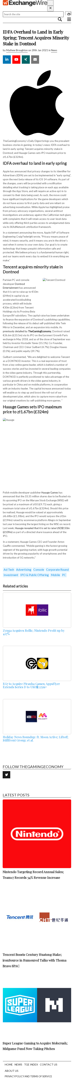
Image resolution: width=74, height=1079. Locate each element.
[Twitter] (6, 774)
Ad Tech (9, 569)
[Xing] (26, 59)
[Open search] (50, 3)
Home (9, 1064)
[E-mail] (35, 59)
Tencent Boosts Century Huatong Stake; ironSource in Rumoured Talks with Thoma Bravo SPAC (34, 960)
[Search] (68, 14)
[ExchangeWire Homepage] (25, 2)
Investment (11, 575)
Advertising (23, 569)
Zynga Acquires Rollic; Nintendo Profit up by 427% (34, 632)
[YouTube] (16, 59)
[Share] (7, 59)
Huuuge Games (49, 492)
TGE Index (31, 1064)
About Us (11, 1070)
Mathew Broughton (17, 50)
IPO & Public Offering (34, 575)
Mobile (55, 575)
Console (38, 569)
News (54, 50)
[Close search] (50, 8)
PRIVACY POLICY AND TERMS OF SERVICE (28, 1076)
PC (64, 575)
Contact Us (48, 1064)
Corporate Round (57, 569)
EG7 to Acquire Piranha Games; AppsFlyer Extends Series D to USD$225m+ (31, 685)
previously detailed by (27, 331)
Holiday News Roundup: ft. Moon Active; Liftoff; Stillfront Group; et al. (35, 738)
